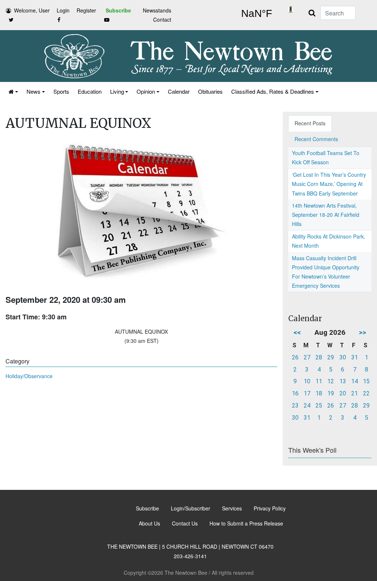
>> (362, 332)
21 (354, 393)
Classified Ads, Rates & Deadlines (272, 91)
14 (354, 381)
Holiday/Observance (29, 376)
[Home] (13, 91)
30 (342, 357)
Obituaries (210, 91)
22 (366, 393)
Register (86, 10)
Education (90, 91)
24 (307, 405)
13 (342, 381)
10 (307, 381)
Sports (61, 91)
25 (319, 405)
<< (297, 332)
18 (319, 393)
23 (295, 405)
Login (63, 10)
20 (342, 393)
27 (307, 357)
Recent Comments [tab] (316, 139)
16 (295, 393)
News (33, 91)
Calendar (179, 91)
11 (319, 381)
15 (366, 381)
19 (330, 393)
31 (354, 357)
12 (330, 381)
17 (307, 393)
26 (295, 357)
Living (117, 91)
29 (330, 357)
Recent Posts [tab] (310, 123)
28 (319, 357)
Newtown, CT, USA (256, 13)
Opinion (146, 91)
